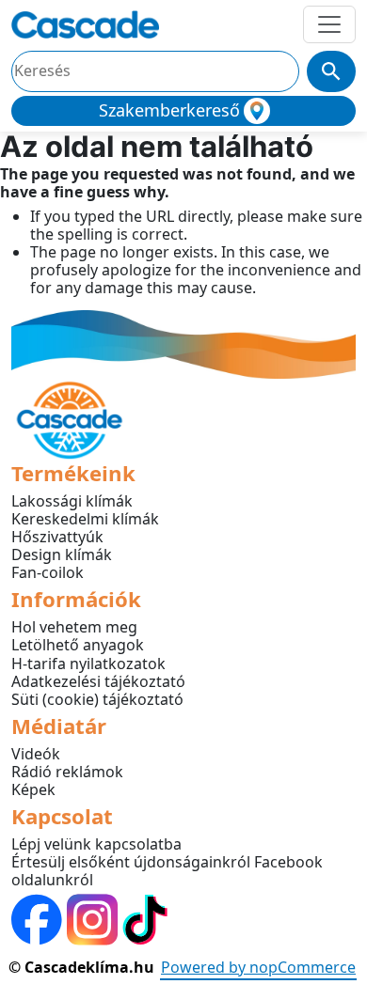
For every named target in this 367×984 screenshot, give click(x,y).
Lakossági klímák (72, 501)
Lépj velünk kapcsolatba (96, 844)
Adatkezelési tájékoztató (98, 681)
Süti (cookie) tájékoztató (97, 699)
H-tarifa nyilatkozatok (88, 663)
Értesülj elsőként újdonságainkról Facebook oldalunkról (167, 870)
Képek (33, 789)
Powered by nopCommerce (258, 967)
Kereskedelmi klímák (85, 518)
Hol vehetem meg (74, 627)
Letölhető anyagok (77, 644)
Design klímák (61, 554)
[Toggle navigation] (329, 24)
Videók (35, 753)
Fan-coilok (47, 572)
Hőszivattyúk (57, 536)
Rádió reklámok (67, 771)
